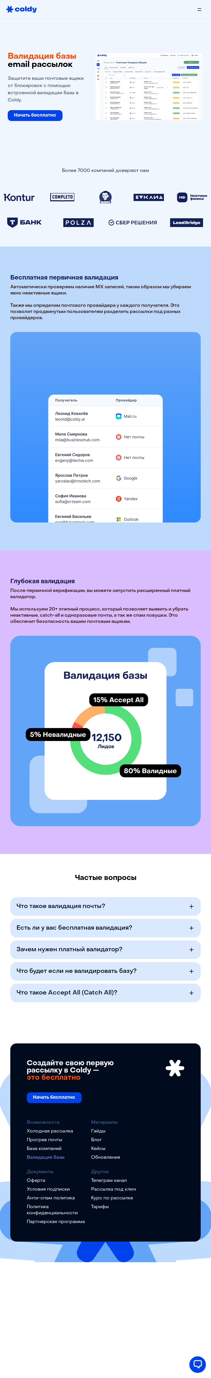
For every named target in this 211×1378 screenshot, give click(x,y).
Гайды (98, 1131)
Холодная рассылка (50, 1131)
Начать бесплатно (35, 115)
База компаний (44, 1149)
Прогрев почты (44, 1140)
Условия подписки (48, 1189)
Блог (96, 1140)
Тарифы (100, 1207)
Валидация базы (46, 1157)
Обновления (105, 1157)
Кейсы (98, 1149)
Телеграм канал (109, 1181)
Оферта (36, 1181)
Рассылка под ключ (113, 1189)
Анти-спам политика (51, 1198)
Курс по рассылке (112, 1198)
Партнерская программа (56, 1222)
